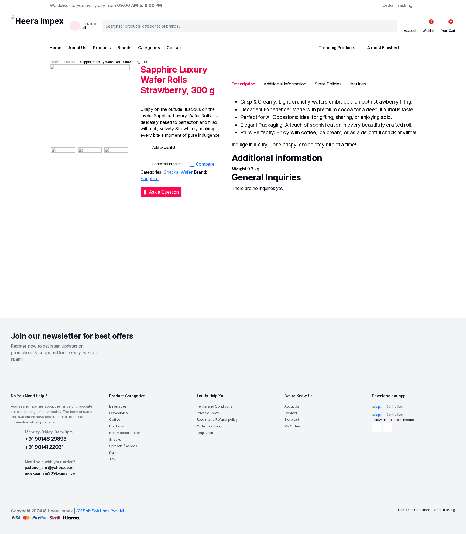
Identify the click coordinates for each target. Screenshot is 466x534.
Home (55, 47)
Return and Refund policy (217, 419)
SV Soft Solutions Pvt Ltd (100, 511)
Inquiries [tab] (358, 84)
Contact (174, 47)
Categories (149, 47)
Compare (205, 164)
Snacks (69, 62)
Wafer (187, 172)
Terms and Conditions (214, 406)
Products (102, 47)
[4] (90, 154)
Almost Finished (388, 47)
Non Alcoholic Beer (124, 432)
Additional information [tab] (284, 84)
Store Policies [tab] (327, 84)
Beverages (117, 406)
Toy (112, 459)
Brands (124, 47)
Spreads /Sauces (123, 446)
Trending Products (337, 47)
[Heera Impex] (37, 26)
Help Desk (205, 432)
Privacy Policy (208, 413)
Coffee (114, 419)
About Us (77, 47)
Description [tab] (243, 84)
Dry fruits (116, 426)
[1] (90, 104)
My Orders (292, 426)
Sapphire (149, 178)
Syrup (113, 452)
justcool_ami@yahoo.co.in (49, 467)
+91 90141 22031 (44, 447)
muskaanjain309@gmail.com (51, 473)
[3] (116, 154)
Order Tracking (397, 5)
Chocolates (118, 413)
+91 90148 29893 (45, 439)
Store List (291, 419)
